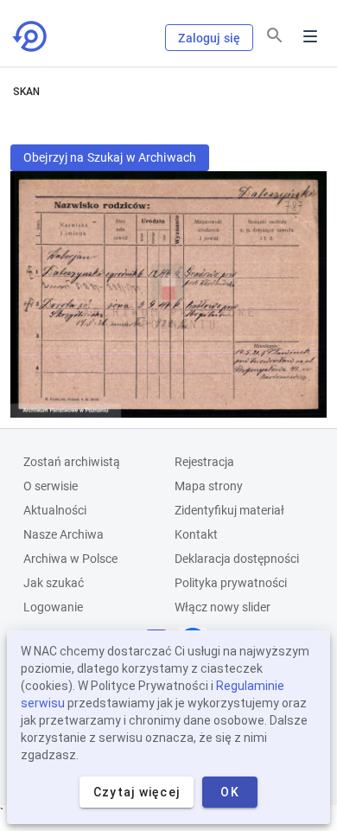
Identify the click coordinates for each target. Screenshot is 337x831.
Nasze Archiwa (63, 534)
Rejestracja (204, 462)
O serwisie (50, 486)
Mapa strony (209, 486)
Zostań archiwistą (71, 462)
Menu (310, 36)
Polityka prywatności (231, 583)
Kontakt (196, 534)
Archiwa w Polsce (70, 559)
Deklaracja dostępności (237, 559)
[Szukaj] (275, 35)
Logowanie (53, 607)
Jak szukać (53, 583)
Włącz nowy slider (222, 607)
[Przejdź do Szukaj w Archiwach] (31, 36)
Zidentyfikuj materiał (229, 510)
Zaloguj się (209, 38)
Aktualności (54, 510)
